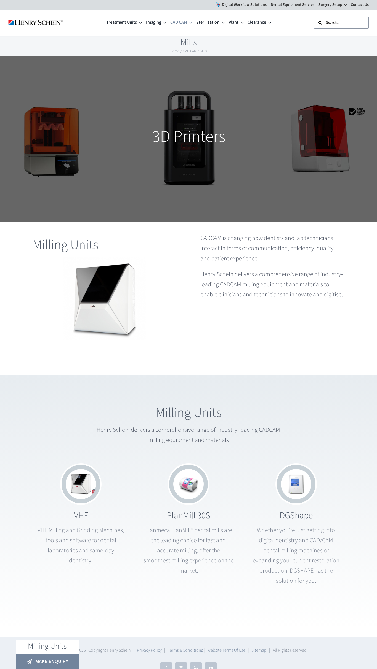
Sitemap (259, 650)
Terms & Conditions (185, 650)
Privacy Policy (149, 650)
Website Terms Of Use (226, 650)
